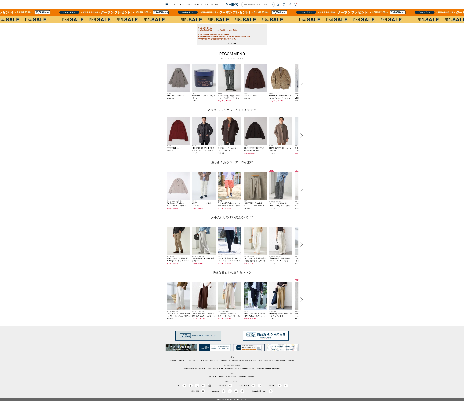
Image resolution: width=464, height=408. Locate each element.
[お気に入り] (284, 4)
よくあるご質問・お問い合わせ (208, 360)
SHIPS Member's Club (273, 368)
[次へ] (301, 83)
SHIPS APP (260, 368)
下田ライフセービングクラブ (228, 376)
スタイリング (198, 4)
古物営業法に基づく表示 (248, 360)
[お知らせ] (277, 4)
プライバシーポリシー (265, 360)
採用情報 (182, 360)
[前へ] (163, 83)
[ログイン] (290, 4)
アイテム (174, 4)
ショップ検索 (191, 360)
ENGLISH (291, 360)
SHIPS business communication (194, 368)
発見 (216, 4)
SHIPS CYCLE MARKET (247, 376)
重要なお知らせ (280, 360)
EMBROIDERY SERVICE (233, 368)
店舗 (211, 4)
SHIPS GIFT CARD (248, 368)
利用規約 (224, 360)
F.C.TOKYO (212, 376)
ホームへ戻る (232, 43)
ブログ (206, 4)
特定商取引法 (233, 360)
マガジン (189, 4)
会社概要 (173, 360)
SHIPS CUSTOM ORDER (215, 368)
